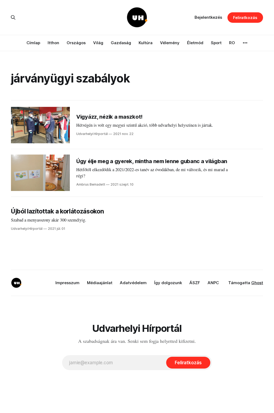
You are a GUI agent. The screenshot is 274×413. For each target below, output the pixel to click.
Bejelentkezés (208, 17)
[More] (245, 43)
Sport (216, 42)
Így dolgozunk (168, 282)
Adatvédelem (133, 282)
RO (232, 42)
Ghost (257, 282)
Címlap (33, 42)
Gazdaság (121, 42)
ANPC (213, 282)
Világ (98, 42)
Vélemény (170, 42)
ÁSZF (194, 282)
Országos (76, 42)
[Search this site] (13, 17)
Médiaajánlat (99, 282)
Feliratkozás (245, 17)
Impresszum (67, 282)
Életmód (195, 42)
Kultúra (146, 42)
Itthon (53, 42)
